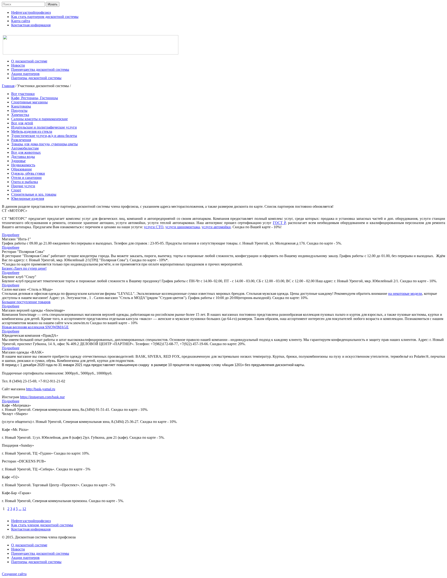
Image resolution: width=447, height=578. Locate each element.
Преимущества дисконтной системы (40, 553)
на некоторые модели (405, 294)
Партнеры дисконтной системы (36, 562)
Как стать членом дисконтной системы (42, 525)
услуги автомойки (216, 227)
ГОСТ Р (279, 223)
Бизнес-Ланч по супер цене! (24, 268)
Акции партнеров (25, 558)
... (20, 509)
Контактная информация (31, 529)
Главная (8, 86)
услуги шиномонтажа (182, 227)
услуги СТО (153, 227)
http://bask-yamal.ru (40, 389)
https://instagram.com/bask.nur (42, 397)
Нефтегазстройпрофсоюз (31, 521)
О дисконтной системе (29, 545)
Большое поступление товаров (26, 302)
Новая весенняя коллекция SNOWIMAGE (35, 327)
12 (24, 509)
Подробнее (10, 235)
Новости (18, 549)
